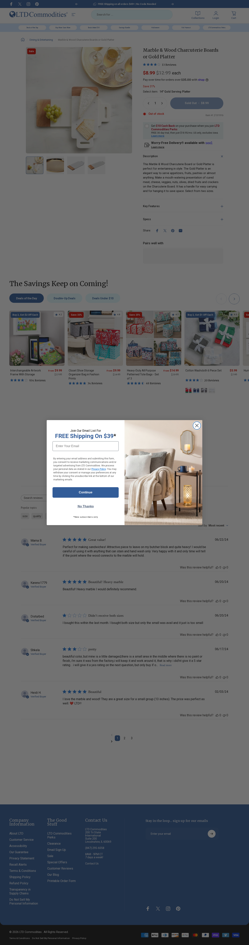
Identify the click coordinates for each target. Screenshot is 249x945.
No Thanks (86, 506)
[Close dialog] (197, 425)
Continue (85, 492)
